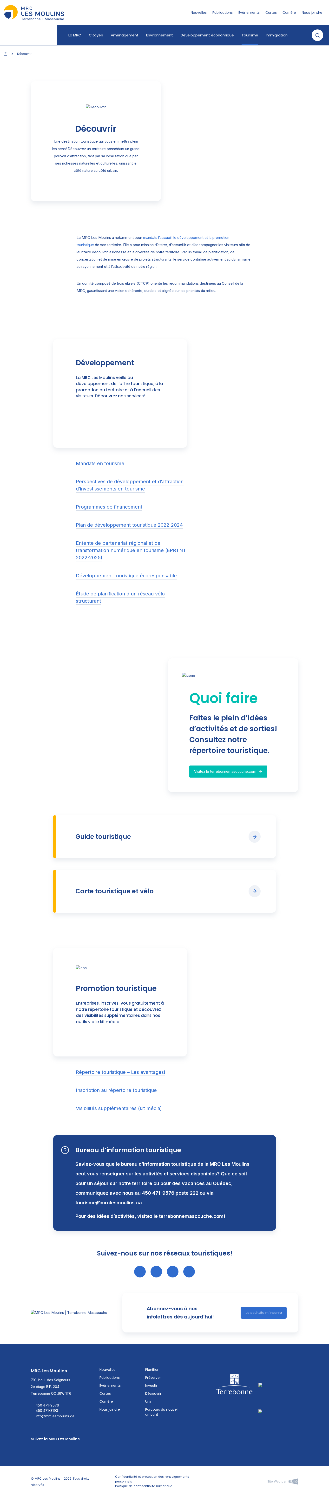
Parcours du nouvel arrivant (161, 1412)
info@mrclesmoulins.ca (55, 1416)
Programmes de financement (109, 507)
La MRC (74, 35)
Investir (151, 1385)
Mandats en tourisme (100, 463)
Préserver (153, 1377)
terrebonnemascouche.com (191, 1216)
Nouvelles (199, 12)
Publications (222, 12)
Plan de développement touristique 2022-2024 (129, 525)
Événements (249, 12)
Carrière (289, 12)
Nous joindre (312, 12)
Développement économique (207, 35)
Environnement (159, 35)
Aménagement (124, 35)
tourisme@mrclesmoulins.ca (108, 1203)
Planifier (151, 1369)
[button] (317, 35)
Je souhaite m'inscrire (263, 1312)
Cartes (271, 12)
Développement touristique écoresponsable (126, 576)
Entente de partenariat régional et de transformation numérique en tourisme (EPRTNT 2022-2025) (131, 550)
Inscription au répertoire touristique (116, 1090)
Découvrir (153, 1393)
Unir (148, 1401)
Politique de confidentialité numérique (143, 1486)
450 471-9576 (47, 1405)
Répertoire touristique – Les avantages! (120, 1072)
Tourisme (250, 35)
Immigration (277, 35)
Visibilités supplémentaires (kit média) (119, 1108)
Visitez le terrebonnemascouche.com (225, 771)
